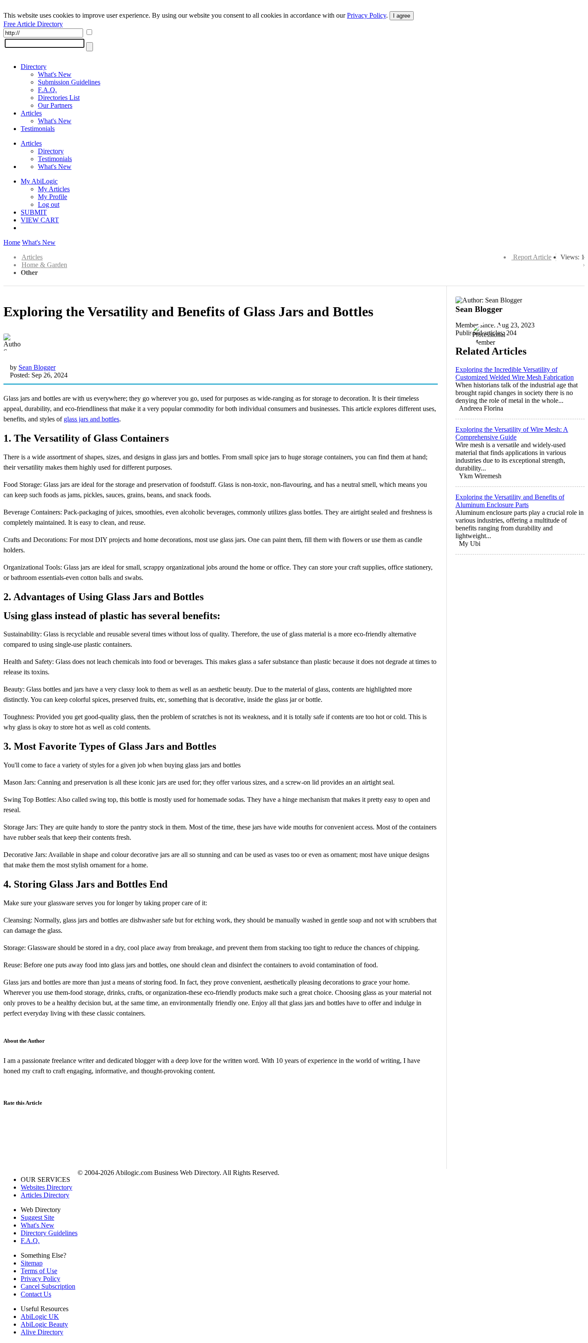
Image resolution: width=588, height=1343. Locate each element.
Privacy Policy (366, 15)
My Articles (54, 189)
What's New (54, 74)
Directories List (59, 97)
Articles (31, 113)
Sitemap (32, 1263)
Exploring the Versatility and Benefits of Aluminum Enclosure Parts (509, 500)
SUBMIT (34, 212)
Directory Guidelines (49, 1233)
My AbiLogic (39, 181)
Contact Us (36, 1294)
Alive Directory (42, 1332)
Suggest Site (37, 1217)
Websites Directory (46, 1187)
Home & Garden (44, 264)
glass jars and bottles (91, 419)
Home (11, 242)
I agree (401, 15)
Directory (33, 66)
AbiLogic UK (40, 1316)
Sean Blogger (37, 367)
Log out (48, 204)
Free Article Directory (33, 24)
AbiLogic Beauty (44, 1324)
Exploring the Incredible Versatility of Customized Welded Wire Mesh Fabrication (514, 373)
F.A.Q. (47, 89)
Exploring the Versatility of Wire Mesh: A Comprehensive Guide (511, 433)
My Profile (52, 196)
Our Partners (55, 105)
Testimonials (38, 128)
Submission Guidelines (69, 82)
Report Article (532, 257)
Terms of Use (39, 1270)
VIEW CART (40, 220)
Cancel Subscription (48, 1286)
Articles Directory (45, 1195)
